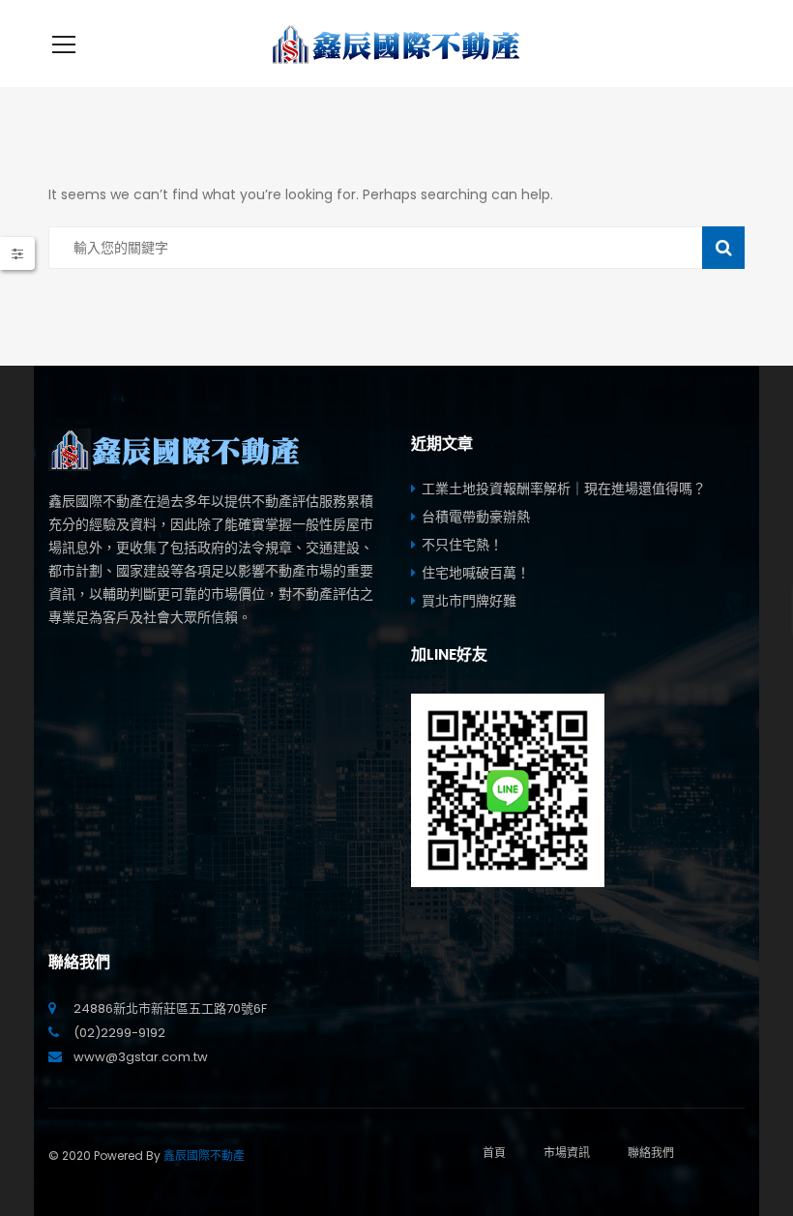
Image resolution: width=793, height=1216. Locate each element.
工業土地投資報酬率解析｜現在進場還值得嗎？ (564, 488)
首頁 (494, 1152)
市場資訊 (566, 1152)
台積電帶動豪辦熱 (476, 516)
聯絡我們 (651, 1152)
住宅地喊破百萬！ (476, 572)
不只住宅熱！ (462, 544)
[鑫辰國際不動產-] (396, 43)
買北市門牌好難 (469, 600)
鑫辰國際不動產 (204, 1155)
